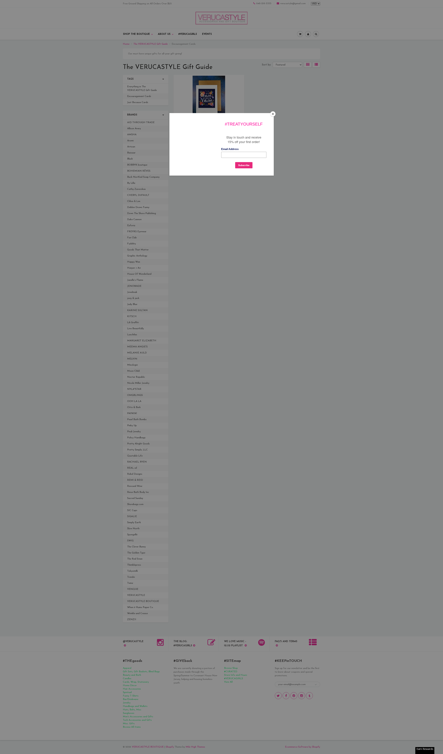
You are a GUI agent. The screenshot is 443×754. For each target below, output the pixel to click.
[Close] (272, 114)
